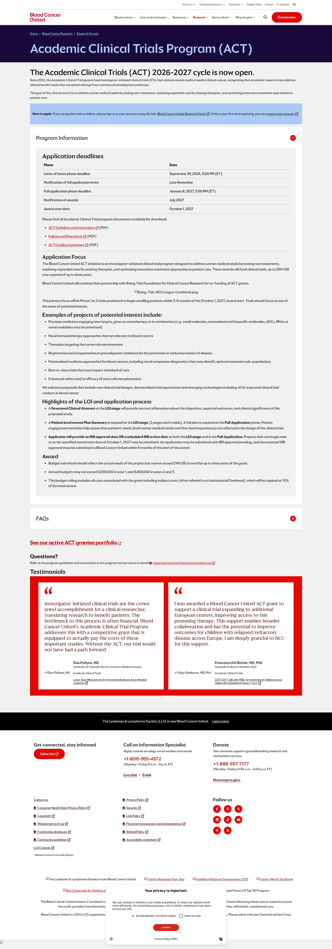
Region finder (254, 4)
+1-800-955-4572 (142, 759)
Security (131, 808)
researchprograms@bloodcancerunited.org (182, 563)
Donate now (287, 17)
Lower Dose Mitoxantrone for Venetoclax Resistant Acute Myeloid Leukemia (110, 681)
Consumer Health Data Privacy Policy (61, 808)
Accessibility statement (141, 840)
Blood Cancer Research (57, 34)
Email (146, 775)
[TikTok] (228, 820)
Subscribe (47, 754)
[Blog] (228, 830)
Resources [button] (179, 17)
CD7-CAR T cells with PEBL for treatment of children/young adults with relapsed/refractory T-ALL (248, 681)
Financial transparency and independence (154, 824)
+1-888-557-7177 (231, 764)
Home (34, 34)
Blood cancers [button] (124, 17)
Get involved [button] (220, 17)
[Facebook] (217, 809)
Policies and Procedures (65, 236)
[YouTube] (238, 820)
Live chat (130, 775)
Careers (269, 4)
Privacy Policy (135, 800)
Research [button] (199, 17)
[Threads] (217, 830)
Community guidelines (52, 840)
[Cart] (294, 5)
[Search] (265, 17)
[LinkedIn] (217, 820)
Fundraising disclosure (52, 832)
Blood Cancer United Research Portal (181, 114)
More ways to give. (227, 780)
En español (282, 4)
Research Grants (88, 34)
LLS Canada (42, 848)
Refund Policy (135, 832)
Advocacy (234, 4)
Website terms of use (50, 824)
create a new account (280, 114)
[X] (238, 809)
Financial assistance (211, 4)
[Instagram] (228, 809)
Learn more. (220, 721)
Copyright (44, 816)
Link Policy (133, 816)
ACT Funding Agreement (66, 245)
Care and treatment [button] (153, 17)
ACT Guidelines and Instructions (71, 227)
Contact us (41, 800)
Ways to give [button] (243, 17)
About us (187, 4)
